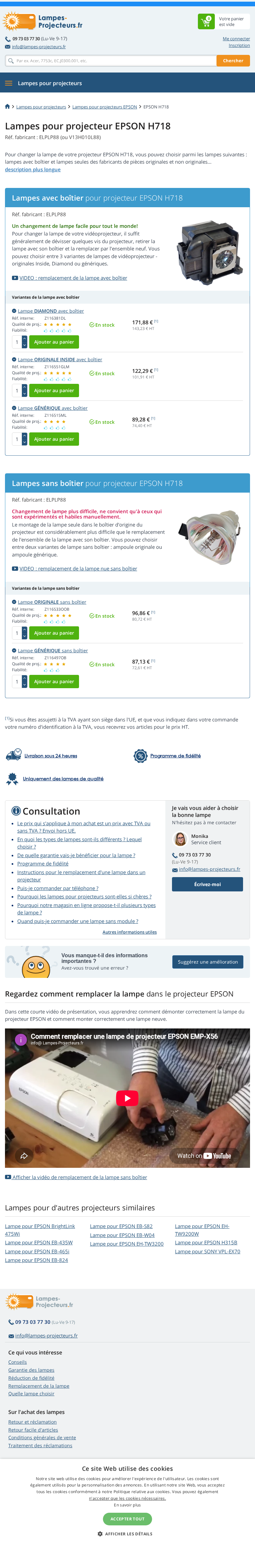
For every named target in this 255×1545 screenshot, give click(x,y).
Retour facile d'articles (33, 1430)
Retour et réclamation (32, 1422)
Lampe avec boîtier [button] (51, 311)
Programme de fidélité (42, 863)
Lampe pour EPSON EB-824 (36, 1260)
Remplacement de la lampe (38, 1386)
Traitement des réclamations (40, 1445)
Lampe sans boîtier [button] (52, 602)
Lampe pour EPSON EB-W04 (122, 1235)
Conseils (17, 1362)
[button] (127, 1533)
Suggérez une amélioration (208, 962)
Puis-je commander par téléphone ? (57, 888)
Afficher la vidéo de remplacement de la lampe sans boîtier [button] (79, 1177)
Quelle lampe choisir (31, 1393)
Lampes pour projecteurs (41, 107)
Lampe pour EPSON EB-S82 (121, 1226)
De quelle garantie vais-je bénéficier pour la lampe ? (76, 855)
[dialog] (127, 1502)
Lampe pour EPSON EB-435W (39, 1242)
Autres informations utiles (130, 932)
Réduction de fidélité (31, 1378)
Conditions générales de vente (42, 1437)
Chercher (233, 61)
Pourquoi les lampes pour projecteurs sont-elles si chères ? (84, 896)
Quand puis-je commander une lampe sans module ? (77, 921)
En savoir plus (127, 1505)
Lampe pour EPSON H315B (206, 1242)
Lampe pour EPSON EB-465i (37, 1251)
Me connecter (236, 39)
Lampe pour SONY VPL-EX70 (207, 1251)
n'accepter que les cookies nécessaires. (127, 1498)
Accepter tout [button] (127, 1519)
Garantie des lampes (31, 1370)
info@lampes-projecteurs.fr (39, 47)
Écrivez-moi (207, 884)
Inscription (239, 45)
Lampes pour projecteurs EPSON (104, 107)
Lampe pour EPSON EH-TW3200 (127, 1243)
